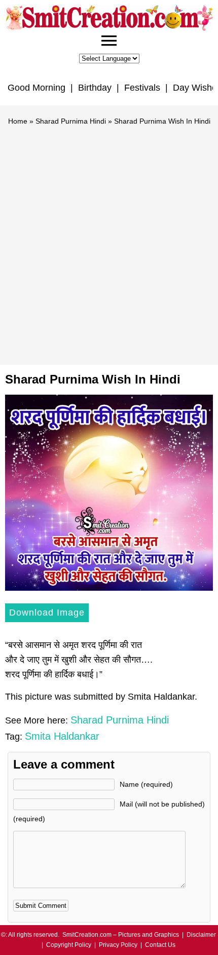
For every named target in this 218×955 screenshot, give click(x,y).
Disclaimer (201, 934)
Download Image (47, 612)
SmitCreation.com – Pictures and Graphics (120, 934)
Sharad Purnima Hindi (70, 121)
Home (17, 121)
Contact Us (160, 944)
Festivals (142, 88)
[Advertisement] (109, 241)
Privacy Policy (118, 944)
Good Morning (36, 88)
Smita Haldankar (62, 736)
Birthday (95, 88)
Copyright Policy (68, 944)
